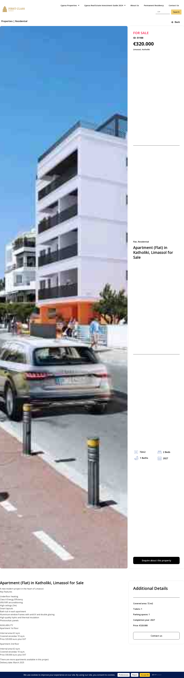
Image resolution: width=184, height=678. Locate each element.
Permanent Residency (154, 5)
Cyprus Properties (69, 5)
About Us (134, 5)
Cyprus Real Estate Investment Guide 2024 (103, 5)
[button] (63, 546)
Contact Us (174, 5)
